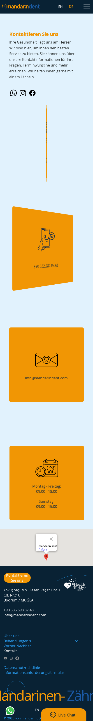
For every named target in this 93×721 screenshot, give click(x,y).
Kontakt (10, 650)
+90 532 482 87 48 (46, 266)
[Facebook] (32, 93)
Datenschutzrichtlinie (22, 667)
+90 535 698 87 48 (19, 610)
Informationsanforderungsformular (34, 672)
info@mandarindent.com (46, 377)
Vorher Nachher (17, 645)
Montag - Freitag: (46, 486)
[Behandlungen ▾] (76, 640)
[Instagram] (23, 93)
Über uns (11, 635)
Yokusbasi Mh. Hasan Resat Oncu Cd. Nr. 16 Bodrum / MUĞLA (46, 161)
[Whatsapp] (13, 93)
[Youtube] (5, 658)
